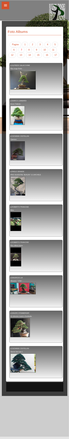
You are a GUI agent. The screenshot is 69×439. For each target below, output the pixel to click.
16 (47, 55)
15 (38, 55)
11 (53, 50)
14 (29, 55)
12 (12, 55)
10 (44, 50)
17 (55, 55)
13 (21, 55)
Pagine (15, 44)
